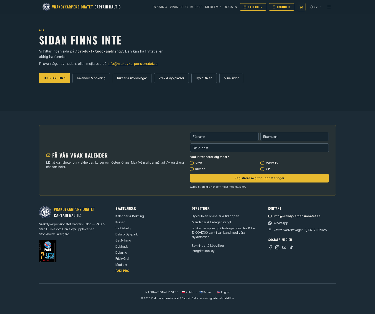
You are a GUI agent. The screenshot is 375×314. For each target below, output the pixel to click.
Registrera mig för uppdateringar (259, 178)
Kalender (255, 7)
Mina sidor (231, 78)
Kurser (196, 7)
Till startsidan (54, 78)
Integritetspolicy (203, 251)
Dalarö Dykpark (126, 234)
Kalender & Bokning (129, 216)
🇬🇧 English (223, 292)
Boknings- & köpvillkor (208, 245)
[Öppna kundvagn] (301, 7)
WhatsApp (280, 223)
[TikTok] (291, 247)
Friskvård (122, 258)
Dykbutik (284, 7)
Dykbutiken (204, 78)
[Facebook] (270, 247)
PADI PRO (122, 271)
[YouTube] (284, 247)
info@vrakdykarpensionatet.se (133, 63)
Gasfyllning (123, 240)
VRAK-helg (123, 228)
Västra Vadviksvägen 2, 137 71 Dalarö (300, 230)
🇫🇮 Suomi (205, 292)
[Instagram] (277, 247)
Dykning (160, 7)
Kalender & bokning (91, 78)
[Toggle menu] (329, 6)
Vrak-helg (179, 7)
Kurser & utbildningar (132, 78)
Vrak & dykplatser (171, 78)
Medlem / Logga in (221, 7)
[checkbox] (192, 163)
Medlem (121, 264)
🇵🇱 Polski (188, 292)
